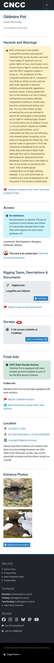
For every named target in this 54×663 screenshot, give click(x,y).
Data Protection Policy (14, 577)
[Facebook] (5, 620)
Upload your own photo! (18, 545)
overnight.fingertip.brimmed (22, 440)
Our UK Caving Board (14, 625)
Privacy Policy (10, 573)
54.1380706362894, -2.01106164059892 (29, 434)
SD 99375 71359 (16, 428)
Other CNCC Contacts (13, 605)
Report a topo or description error (24, 307)
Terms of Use (9, 569)
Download (42, 298)
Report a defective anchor (21, 399)
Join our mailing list (13, 631)
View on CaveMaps (35, 339)
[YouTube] (37, 620)
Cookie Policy (10, 580)
